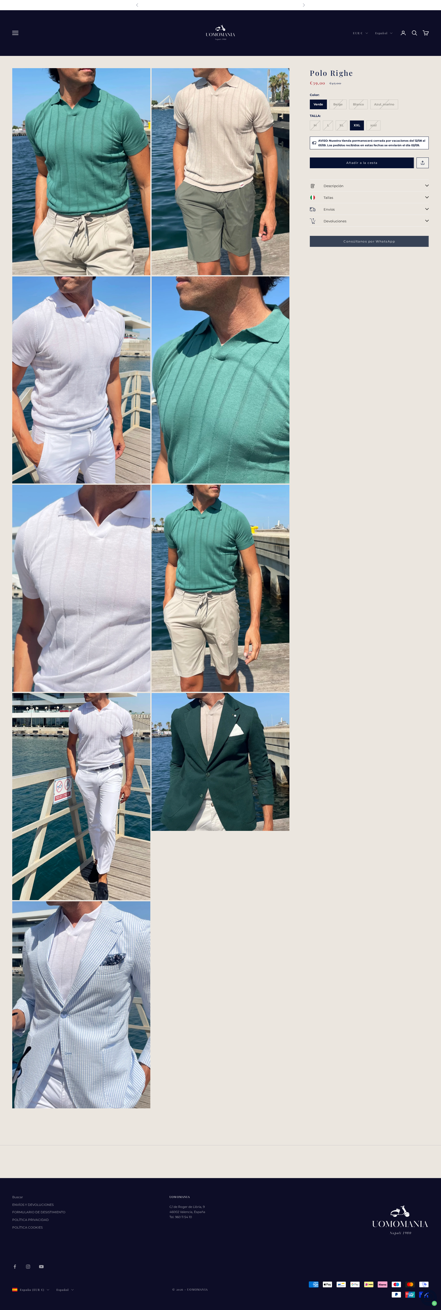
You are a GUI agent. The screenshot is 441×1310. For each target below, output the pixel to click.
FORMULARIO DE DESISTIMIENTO (38, 1212)
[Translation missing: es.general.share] (422, 162)
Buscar (17, 1197)
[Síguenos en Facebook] (14, 1266)
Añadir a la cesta (361, 163)
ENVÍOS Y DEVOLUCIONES (33, 1205)
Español (381, 33)
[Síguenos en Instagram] (28, 1266)
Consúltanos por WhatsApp (369, 241)
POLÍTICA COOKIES (27, 1227)
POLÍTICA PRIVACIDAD (30, 1220)
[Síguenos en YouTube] (41, 1266)
